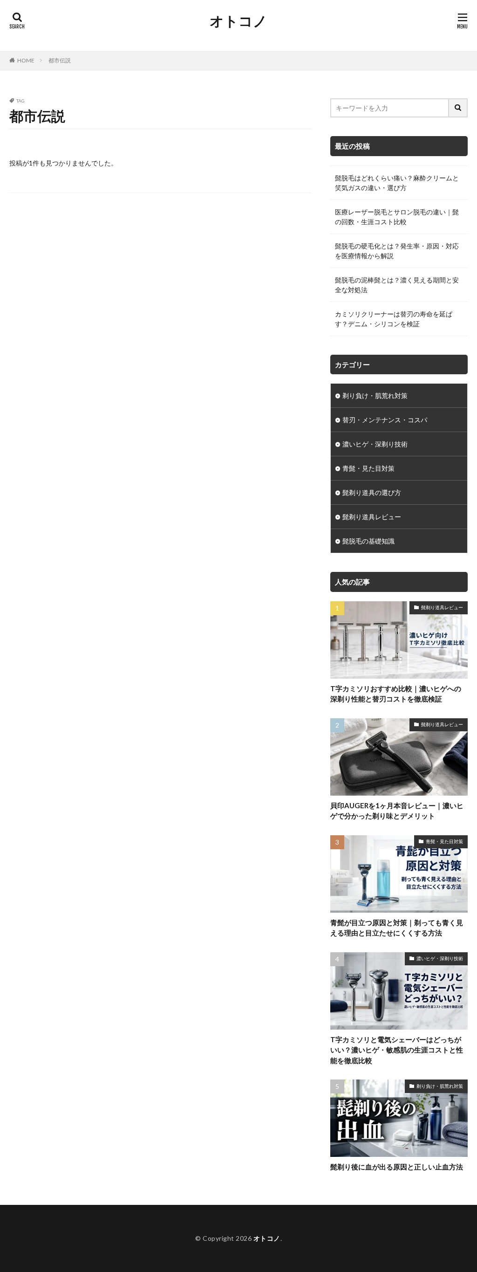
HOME (25, 60)
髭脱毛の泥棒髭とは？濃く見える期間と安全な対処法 (397, 285)
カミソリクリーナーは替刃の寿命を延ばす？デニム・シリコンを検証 (393, 319)
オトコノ (238, 21)
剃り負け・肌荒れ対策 (375, 395)
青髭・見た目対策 (368, 468)
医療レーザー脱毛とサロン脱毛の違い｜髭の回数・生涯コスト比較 (397, 217)
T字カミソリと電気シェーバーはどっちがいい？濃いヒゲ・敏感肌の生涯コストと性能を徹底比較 (396, 1050)
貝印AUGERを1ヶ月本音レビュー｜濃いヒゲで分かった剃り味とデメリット (396, 810)
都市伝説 (59, 60)
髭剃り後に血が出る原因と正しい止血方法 (396, 1166)
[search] (458, 107)
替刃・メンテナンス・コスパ (384, 420)
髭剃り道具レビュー (371, 517)
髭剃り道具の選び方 (371, 492)
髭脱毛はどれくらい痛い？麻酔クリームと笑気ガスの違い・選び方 (397, 183)
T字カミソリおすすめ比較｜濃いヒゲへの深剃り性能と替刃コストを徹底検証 (395, 693)
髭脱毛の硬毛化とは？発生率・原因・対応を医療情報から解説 (397, 251)
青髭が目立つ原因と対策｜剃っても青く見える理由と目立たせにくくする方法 (396, 927)
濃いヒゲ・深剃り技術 (375, 444)
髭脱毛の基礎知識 (368, 541)
